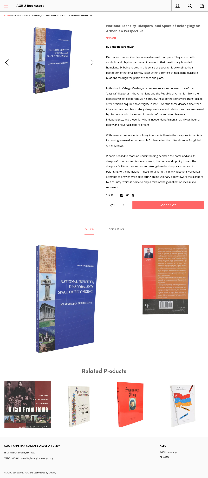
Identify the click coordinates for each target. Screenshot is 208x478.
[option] (50, 59)
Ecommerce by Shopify (45, 472)
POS (27, 472)
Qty (112, 205)
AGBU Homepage (168, 452)
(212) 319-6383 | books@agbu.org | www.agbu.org (28, 458)
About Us (164, 456)
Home (7, 15)
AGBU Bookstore (14, 472)
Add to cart (168, 205)
